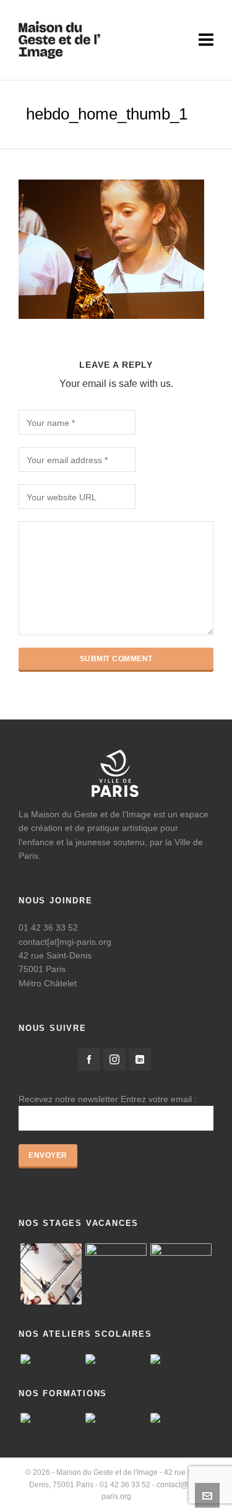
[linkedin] (140, 1059)
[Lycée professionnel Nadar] (181, 1359)
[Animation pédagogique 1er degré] (51, 1418)
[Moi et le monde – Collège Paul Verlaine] (51, 1359)
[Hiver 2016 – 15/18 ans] (51, 1274)
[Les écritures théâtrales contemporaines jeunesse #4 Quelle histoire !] (116, 1418)
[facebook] (89, 1059)
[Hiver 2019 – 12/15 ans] (181, 1274)
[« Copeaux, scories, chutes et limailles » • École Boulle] (116, 1359)
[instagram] (114, 1059)
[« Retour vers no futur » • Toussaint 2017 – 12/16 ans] (116, 1274)
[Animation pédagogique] (181, 1418)
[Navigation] (206, 40)
